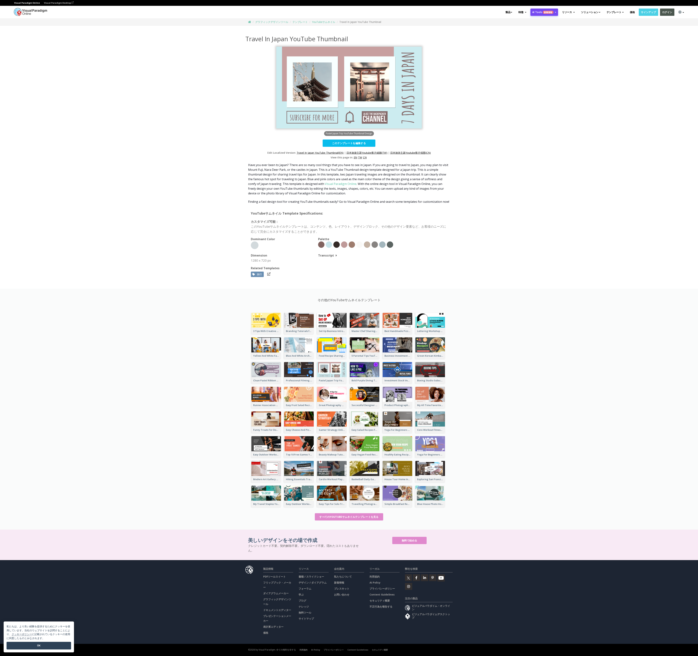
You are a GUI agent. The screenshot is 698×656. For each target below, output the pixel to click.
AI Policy (375, 582)
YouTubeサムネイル (323, 22)
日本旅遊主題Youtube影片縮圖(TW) (366, 152)
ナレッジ (304, 606)
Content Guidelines (382, 594)
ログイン (667, 12)
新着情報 (339, 582)
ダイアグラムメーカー (276, 593)
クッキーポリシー (22, 634)
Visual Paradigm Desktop (57, 2)
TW (360, 157)
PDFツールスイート (274, 576)
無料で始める (409, 540)
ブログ (302, 600)
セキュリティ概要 (380, 600)
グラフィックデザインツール (271, 22)
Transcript (326, 255)
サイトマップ (306, 618)
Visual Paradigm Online (340, 184)
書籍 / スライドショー (311, 576)
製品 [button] (508, 12)
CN (365, 157)
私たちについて (343, 576)
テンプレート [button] (614, 12)
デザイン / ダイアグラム (313, 582)
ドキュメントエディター (277, 610)
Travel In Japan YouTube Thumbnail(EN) (320, 152)
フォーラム (305, 588)
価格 (632, 12)
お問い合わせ (341, 594)
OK (39, 645)
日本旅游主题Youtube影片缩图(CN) (410, 152)
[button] (522, 12)
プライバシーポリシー (382, 588)
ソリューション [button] (589, 12)
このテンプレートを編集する (349, 143)
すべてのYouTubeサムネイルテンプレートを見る (349, 516)
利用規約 (375, 576)
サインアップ (648, 12)
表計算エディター (273, 626)
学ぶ (301, 594)
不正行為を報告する (381, 606)
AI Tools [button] (542, 12)
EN (355, 157)
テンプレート (300, 22)
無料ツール (305, 612)
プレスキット (341, 588)
